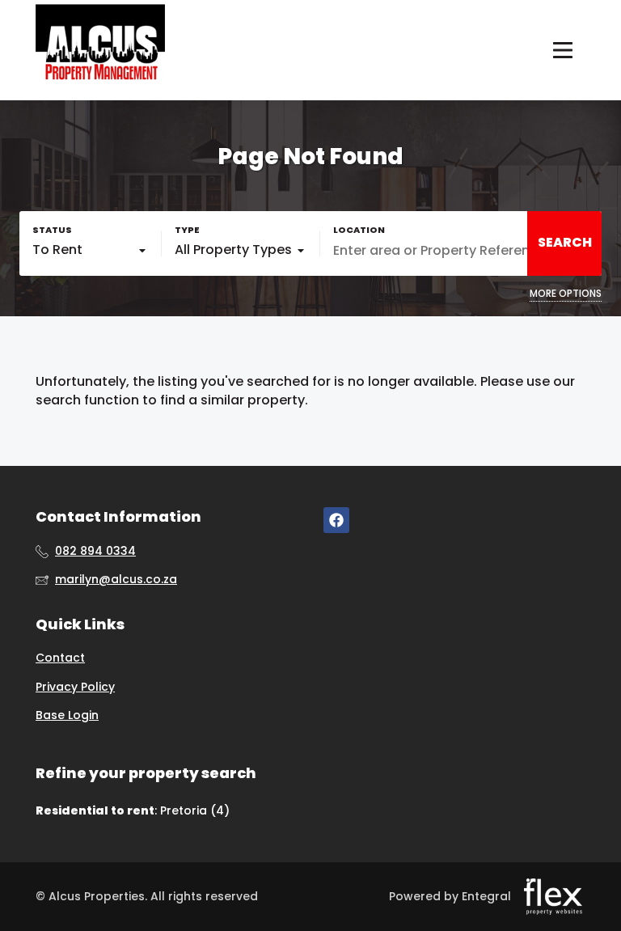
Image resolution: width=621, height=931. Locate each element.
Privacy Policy (75, 687)
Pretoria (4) (195, 810)
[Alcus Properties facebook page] (336, 519)
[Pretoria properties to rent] (100, 50)
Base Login (67, 715)
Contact (60, 658)
